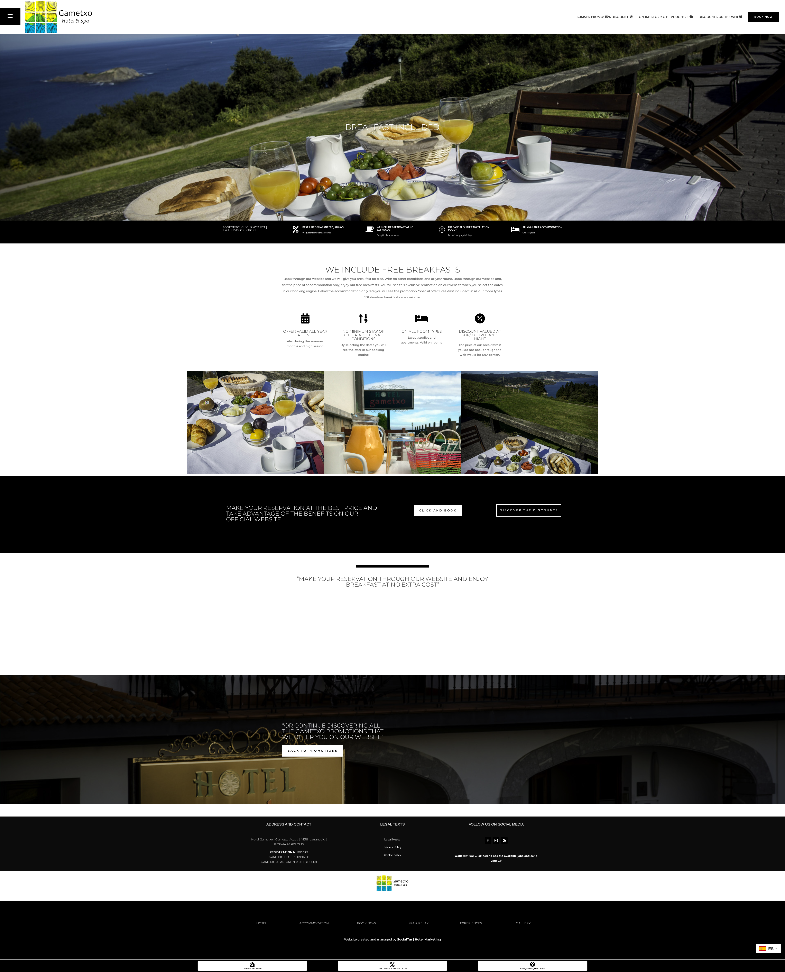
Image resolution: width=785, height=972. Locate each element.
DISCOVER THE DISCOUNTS (529, 510)
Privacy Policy (392, 847)
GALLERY (523, 923)
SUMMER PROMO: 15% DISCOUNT (603, 17)
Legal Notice (392, 839)
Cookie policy (392, 855)
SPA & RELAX (418, 923)
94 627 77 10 (295, 844)
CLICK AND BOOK (438, 510)
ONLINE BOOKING (252, 968)
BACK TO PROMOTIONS (312, 750)
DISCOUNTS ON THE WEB (718, 17)
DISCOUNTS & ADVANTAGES (392, 968)
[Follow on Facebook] (488, 840)
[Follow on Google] (504, 840)
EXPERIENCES (471, 923)
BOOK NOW (763, 17)
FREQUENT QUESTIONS (532, 968)
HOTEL (261, 923)
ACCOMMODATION (314, 923)
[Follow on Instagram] (496, 840)
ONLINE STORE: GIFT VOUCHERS (664, 17)
